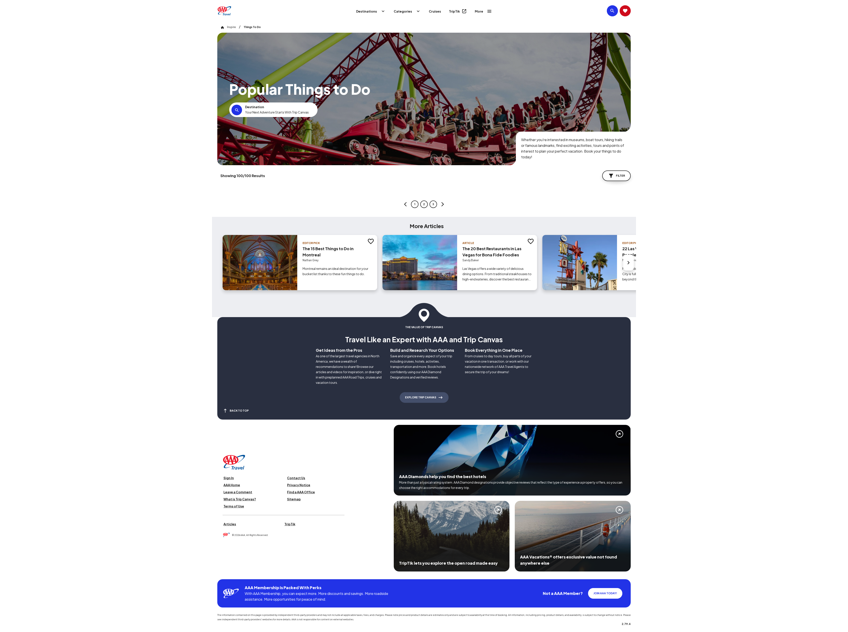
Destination (254, 107)
